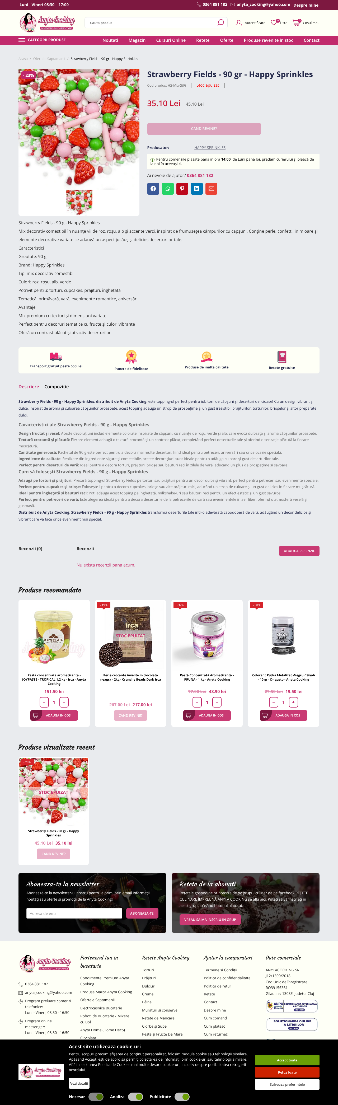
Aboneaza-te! (142, 913)
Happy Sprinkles (210, 147)
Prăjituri (149, 978)
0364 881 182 (200, 175)
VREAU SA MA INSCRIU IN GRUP (210, 919)
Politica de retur (217, 986)
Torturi (148, 970)
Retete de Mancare (158, 1018)
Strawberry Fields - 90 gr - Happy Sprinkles (53, 833)
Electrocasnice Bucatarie (101, 1008)
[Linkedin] (197, 189)
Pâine (147, 1002)
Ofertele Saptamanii (97, 1000)
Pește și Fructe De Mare (162, 1034)
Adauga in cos (58, 715)
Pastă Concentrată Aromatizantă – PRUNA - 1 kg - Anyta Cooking (207, 677)
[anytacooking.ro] (45, 963)
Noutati (110, 40)
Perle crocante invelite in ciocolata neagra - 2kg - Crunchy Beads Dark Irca (130, 677)
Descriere (28, 386)
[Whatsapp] (168, 189)
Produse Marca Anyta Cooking (106, 992)
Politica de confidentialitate (227, 978)
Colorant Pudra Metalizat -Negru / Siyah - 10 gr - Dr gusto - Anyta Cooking (283, 677)
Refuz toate (287, 1072)
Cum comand (215, 1018)
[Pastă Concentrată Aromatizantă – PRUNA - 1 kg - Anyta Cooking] (207, 636)
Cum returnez (216, 1034)
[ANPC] (293, 1007)
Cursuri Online (171, 40)
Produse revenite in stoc (268, 40)
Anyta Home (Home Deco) (102, 1030)
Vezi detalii (79, 1083)
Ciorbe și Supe (154, 1026)
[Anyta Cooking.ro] (41, 1072)
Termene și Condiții (220, 970)
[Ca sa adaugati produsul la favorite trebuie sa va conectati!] (134, 74)
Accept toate (287, 1060)
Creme (147, 994)
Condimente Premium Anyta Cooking (104, 981)
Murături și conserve (159, 1010)
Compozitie (56, 386)
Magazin (137, 40)
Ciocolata (88, 1038)
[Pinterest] (182, 189)
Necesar (77, 1096)
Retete (202, 40)
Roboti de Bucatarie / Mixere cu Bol (104, 1019)
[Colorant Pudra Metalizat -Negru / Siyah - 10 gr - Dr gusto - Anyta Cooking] (283, 636)
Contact (312, 40)
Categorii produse (47, 40)
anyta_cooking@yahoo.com (48, 992)
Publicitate (160, 1096)
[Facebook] (153, 189)
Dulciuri (148, 986)
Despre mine (215, 1010)
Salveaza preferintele (287, 1084)
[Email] (211, 189)
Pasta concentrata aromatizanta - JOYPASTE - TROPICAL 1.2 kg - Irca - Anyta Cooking (54, 679)
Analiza (117, 1096)
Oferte (226, 40)
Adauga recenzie (299, 551)
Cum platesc (214, 1026)
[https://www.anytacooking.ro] (47, 22)
